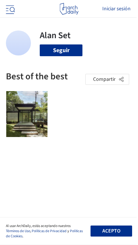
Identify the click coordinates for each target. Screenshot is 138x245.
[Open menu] (9, 9)
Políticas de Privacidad (49, 231)
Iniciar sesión (116, 8)
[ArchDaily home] (69, 9)
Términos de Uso (18, 231)
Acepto (111, 231)
